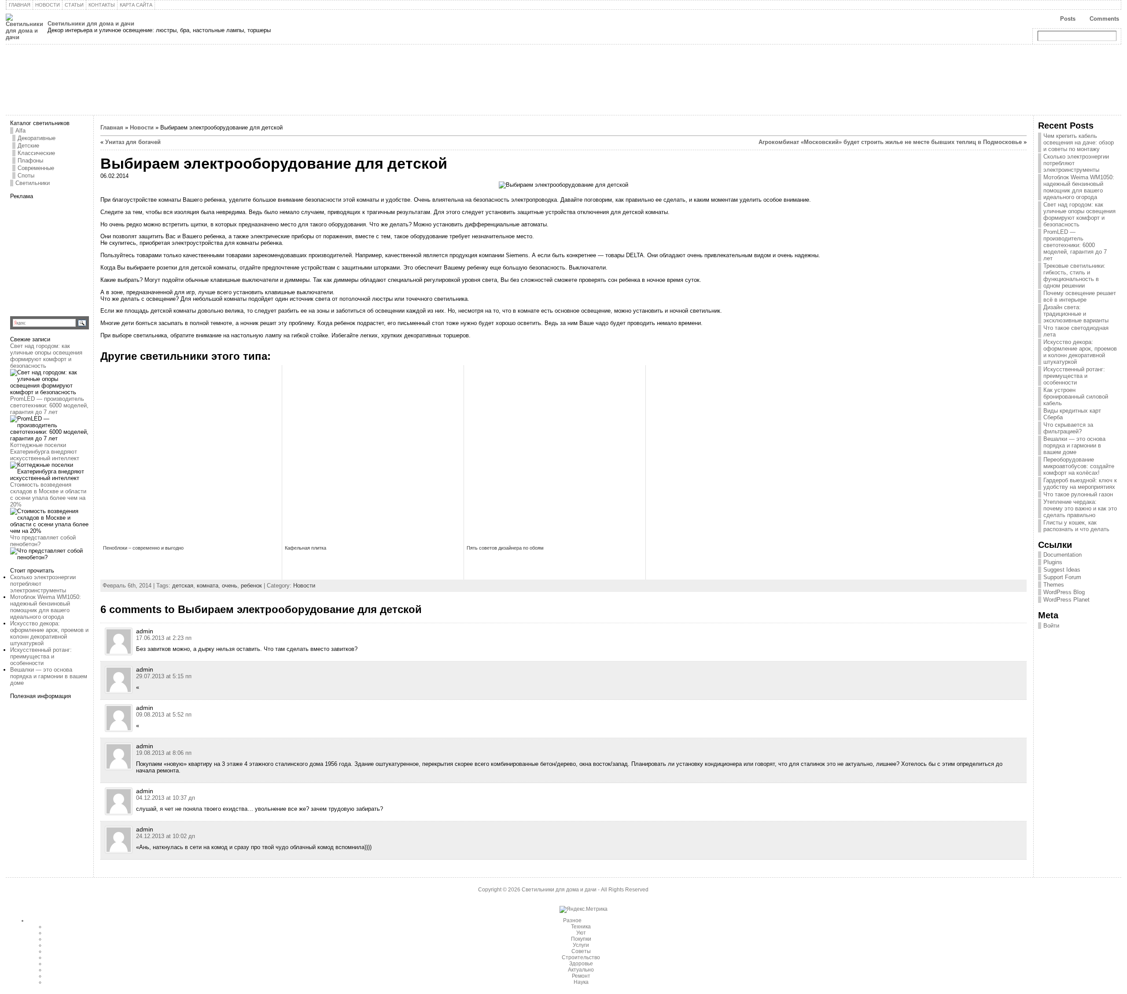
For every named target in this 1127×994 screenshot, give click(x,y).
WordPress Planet (1066, 599)
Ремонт (581, 976)
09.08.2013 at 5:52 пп (164, 714)
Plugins (1052, 562)
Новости (142, 127)
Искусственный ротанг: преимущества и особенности (41, 656)
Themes (1053, 584)
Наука (581, 982)
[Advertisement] (65, 255)
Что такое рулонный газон (1078, 494)
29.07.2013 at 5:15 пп (164, 676)
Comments (1104, 18)
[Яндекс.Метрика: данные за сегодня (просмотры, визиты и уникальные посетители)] (584, 909)
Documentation (1062, 554)
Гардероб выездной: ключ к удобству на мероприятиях (1080, 483)
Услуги (581, 945)
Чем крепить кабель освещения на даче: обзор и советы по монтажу (1078, 142)
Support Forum (1062, 577)
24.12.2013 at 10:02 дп (165, 836)
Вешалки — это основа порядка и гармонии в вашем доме (48, 676)
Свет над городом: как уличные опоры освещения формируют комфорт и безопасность (46, 356)
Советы (581, 951)
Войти (1051, 625)
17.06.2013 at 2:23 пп (164, 638)
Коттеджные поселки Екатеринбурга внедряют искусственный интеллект (44, 452)
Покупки (581, 939)
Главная (111, 127)
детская (182, 585)
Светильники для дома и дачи (91, 23)
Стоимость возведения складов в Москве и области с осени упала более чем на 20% (48, 494)
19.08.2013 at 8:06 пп (164, 753)
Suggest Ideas (1061, 569)
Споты (26, 175)
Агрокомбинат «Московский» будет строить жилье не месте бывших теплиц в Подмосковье (890, 142)
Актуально (581, 970)
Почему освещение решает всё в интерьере (1079, 296)
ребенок (251, 585)
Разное (572, 920)
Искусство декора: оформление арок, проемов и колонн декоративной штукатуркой (49, 633)
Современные (36, 168)
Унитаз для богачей (133, 142)
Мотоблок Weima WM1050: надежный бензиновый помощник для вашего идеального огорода (45, 607)
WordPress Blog (1064, 592)
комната (207, 585)
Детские (28, 145)
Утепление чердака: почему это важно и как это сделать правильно (1080, 508)
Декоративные (36, 138)
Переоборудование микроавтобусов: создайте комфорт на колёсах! (1078, 466)
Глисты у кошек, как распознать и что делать (1076, 525)
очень (229, 585)
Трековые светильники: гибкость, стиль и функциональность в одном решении (1074, 275)
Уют (581, 933)
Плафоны (30, 160)
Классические (36, 153)
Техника (581, 927)
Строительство (581, 957)
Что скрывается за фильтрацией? (1068, 428)
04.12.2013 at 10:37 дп (165, 797)
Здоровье (581, 964)
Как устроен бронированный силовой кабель (1075, 396)
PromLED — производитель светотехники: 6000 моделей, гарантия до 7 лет (49, 405)
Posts (1067, 18)
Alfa (20, 130)
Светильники (32, 183)
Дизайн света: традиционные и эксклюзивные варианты (1076, 314)
